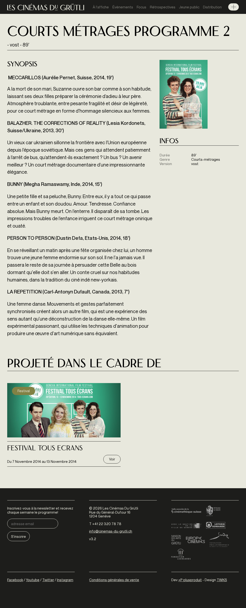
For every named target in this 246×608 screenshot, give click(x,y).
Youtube (32, 580)
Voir (112, 459)
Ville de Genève (186, 525)
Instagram (65, 580)
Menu (233, 7)
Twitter (48, 580)
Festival (24, 391)
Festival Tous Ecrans (45, 448)
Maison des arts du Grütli (176, 540)
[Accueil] (45, 7)
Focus (141, 7)
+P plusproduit (190, 580)
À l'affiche (101, 7)
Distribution (212, 7)
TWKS (222, 580)
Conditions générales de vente (114, 580)
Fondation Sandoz (219, 540)
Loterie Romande (215, 525)
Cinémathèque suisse (186, 511)
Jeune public (189, 7)
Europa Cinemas (195, 540)
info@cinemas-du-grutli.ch (110, 531)
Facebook (15, 580)
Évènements (122, 7)
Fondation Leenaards (181, 554)
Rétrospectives (162, 7)
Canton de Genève (213, 511)
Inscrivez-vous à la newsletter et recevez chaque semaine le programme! (40, 510)
